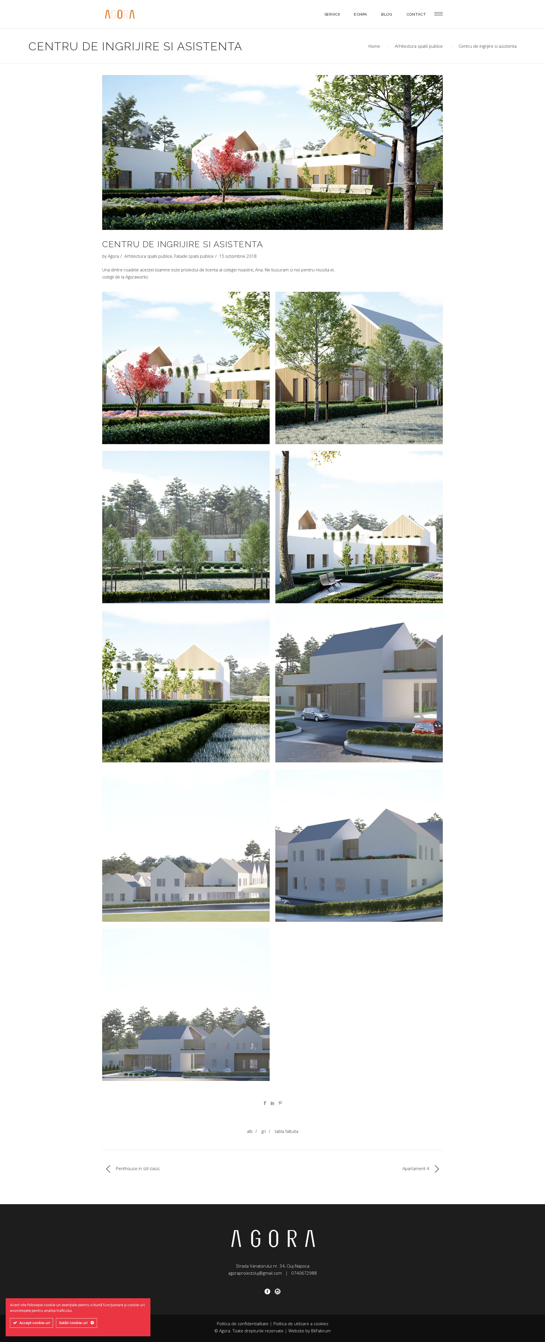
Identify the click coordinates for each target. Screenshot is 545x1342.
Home (374, 46)
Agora (113, 256)
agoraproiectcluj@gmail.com (255, 1273)
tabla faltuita (286, 1131)
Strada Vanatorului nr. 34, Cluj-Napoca (272, 1266)
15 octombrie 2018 (238, 256)
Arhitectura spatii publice (419, 46)
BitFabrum (321, 1330)
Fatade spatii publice (194, 256)
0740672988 (304, 1273)
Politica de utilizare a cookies (300, 1323)
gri (263, 1131)
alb (250, 1131)
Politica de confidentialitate (243, 1323)
